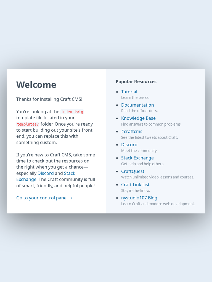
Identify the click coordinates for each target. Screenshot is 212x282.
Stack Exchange (137, 158)
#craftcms (131, 131)
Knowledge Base (138, 118)
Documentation (137, 105)
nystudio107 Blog (139, 198)
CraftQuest (132, 171)
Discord (46, 173)
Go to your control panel (42, 198)
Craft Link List (135, 184)
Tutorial (129, 92)
